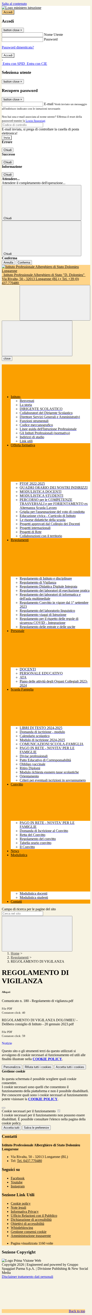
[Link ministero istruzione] (21, 8)
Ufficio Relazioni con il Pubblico (34, 1215)
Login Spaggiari (35, 120)
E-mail (48, 104)
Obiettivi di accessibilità (27, 1224)
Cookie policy (21, 1203)
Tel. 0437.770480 (29, 1161)
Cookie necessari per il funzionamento (29, 1111)
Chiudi (8, 150)
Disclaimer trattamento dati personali (27, 1277)
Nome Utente (53, 34)
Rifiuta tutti (38, 1067)
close (7, 358)
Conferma (24, 262)
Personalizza (12, 1067)
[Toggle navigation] (37, 338)
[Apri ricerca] (55, 303)
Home (15, 953)
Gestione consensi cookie (28, 1232)
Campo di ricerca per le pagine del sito (29, 909)
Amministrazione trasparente (31, 1236)
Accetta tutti (70, 1067)
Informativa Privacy (25, 1211)
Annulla (8, 262)
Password (51, 39)
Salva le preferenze (36, 1127)
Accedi (8, 12)
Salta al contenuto (14, 4)
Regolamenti (20, 957)
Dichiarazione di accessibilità (31, 1219)
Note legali (18, 1207)
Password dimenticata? (18, 47)
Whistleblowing (22, 1228)
